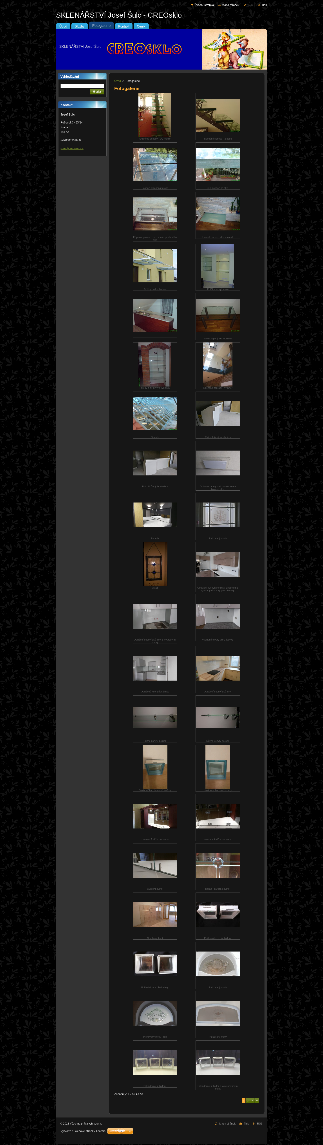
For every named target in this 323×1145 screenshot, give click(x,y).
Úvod (117, 81)
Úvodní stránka (204, 5)
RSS (250, 5)
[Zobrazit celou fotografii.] (155, 315)
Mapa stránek (230, 5)
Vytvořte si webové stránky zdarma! (83, 1131)
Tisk (264, 5)
